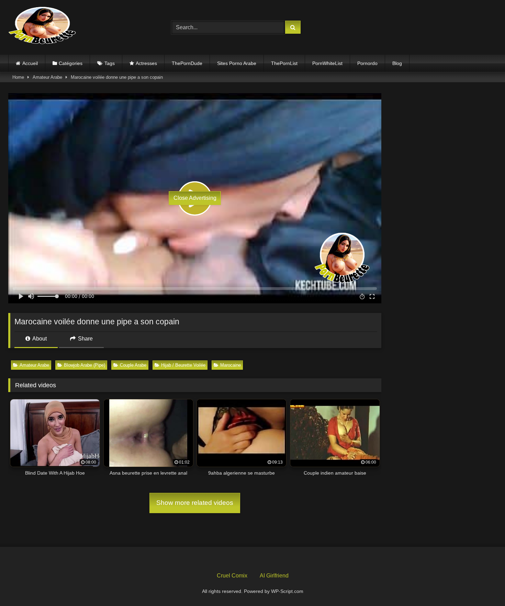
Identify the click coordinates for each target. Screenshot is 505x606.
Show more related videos (194, 502)
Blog (397, 63)
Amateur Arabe (47, 77)
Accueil (30, 63)
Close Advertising (194, 198)
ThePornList (284, 63)
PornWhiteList (327, 63)
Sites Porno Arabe (236, 63)
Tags (109, 63)
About (39, 339)
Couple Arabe (133, 365)
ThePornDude (187, 63)
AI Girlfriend (274, 575)
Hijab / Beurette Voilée (183, 365)
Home (18, 77)
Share (85, 339)
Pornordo (367, 63)
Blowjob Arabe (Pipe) (84, 365)
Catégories (70, 63)
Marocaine (230, 365)
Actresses (146, 63)
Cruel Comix (232, 575)
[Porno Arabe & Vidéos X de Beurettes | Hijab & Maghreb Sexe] (42, 26)
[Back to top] (483, 585)
